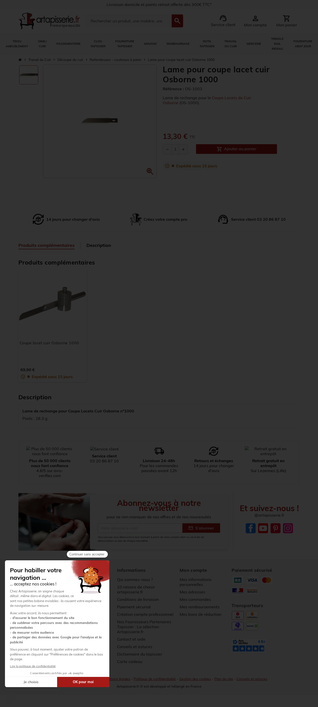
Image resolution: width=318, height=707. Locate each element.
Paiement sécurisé (134, 606)
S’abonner (201, 528)
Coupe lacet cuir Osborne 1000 (49, 342)
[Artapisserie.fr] (49, 20)
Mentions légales (116, 679)
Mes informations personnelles (195, 582)
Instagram (288, 528)
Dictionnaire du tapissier (139, 654)
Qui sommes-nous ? (135, 579)
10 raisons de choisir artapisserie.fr (136, 589)
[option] (28, 75)
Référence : (173, 88)
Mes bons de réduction (200, 614)
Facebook (251, 528)
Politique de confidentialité (155, 679)
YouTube (263, 528)
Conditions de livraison (138, 599)
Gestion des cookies (195, 679)
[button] (150, 172)
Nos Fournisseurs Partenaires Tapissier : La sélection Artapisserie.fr (144, 626)
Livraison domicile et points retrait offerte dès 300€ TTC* (159, 4)
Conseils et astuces (134, 646)
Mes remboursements (200, 606)
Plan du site (223, 679)
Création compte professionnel (145, 614)
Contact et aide (131, 639)
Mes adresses (192, 591)
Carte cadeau (129, 661)
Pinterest (275, 528)
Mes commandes (195, 599)
